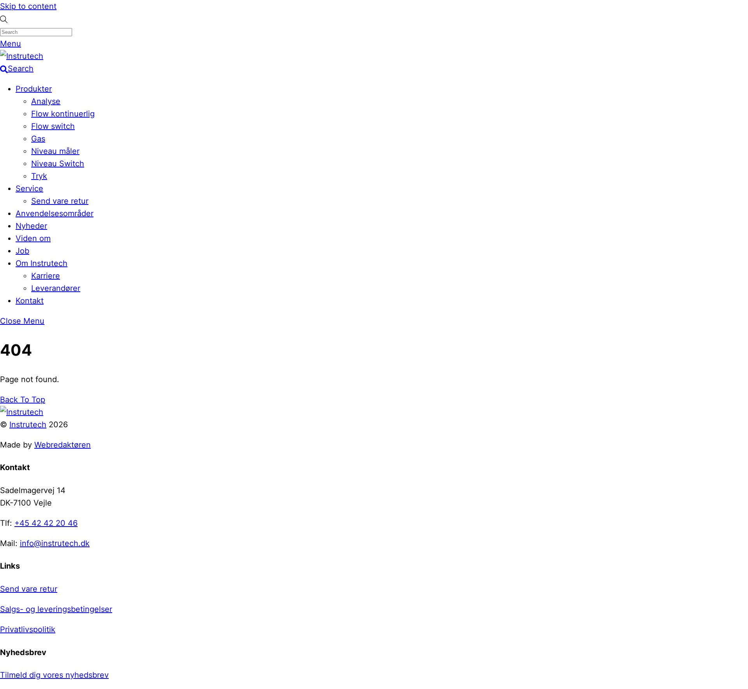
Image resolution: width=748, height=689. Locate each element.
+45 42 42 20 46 (46, 523)
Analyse (45, 101)
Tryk (39, 176)
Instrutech (27, 424)
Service (29, 188)
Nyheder (31, 226)
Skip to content (28, 6)
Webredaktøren (62, 444)
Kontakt (30, 300)
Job (22, 251)
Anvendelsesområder (55, 213)
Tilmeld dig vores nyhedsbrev (54, 675)
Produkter (34, 88)
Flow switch (53, 126)
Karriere (45, 275)
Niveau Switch (57, 163)
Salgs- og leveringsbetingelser (56, 609)
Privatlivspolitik (27, 629)
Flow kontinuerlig (63, 113)
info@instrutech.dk (55, 543)
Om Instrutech (41, 263)
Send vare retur (59, 201)
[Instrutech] (21, 56)
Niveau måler (55, 151)
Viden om (33, 238)
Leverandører (55, 288)
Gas (38, 138)
